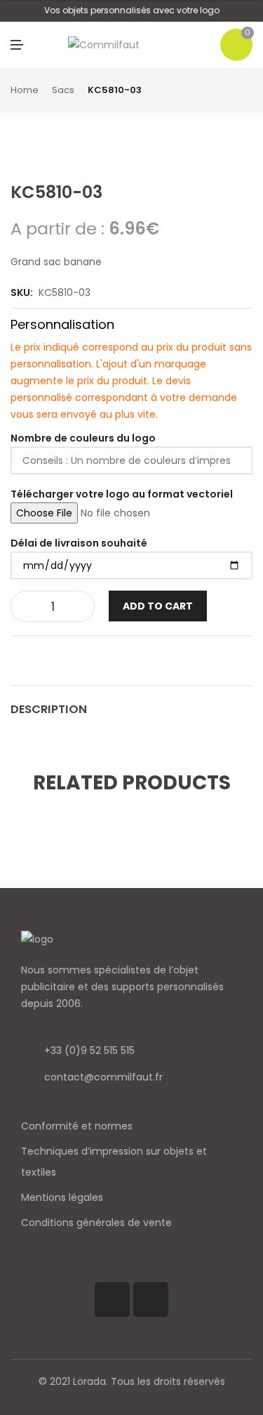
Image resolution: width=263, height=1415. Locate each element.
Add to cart (158, 606)
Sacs (63, 90)
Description (49, 709)
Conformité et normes (77, 1126)
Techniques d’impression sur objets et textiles (114, 1161)
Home (25, 90)
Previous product (231, 91)
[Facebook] (112, 1299)
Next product (247, 91)
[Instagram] (150, 1299)
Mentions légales (62, 1197)
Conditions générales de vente (96, 1223)
